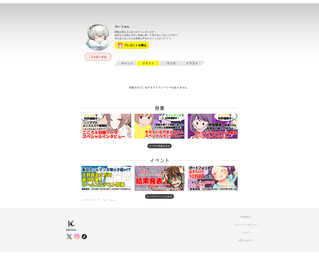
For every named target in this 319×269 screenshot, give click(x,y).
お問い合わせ (245, 240)
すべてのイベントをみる (159, 196)
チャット (127, 63)
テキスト (148, 63)
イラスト (192, 63)
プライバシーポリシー (245, 224)
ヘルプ (245, 232)
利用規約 (245, 217)
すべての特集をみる (159, 146)
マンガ (170, 63)
